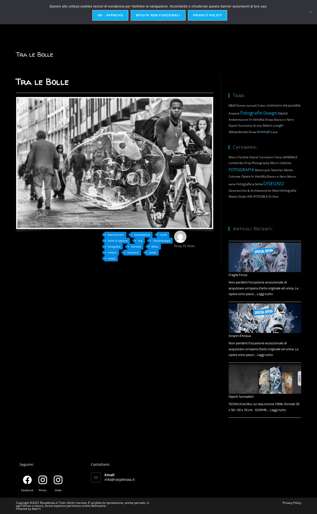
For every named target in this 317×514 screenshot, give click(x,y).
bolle (163, 234)
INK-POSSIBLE (257, 196)
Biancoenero (116, 234)
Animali (263, 131)
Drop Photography (256, 163)
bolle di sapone (118, 240)
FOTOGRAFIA (241, 169)
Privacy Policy (292, 503)
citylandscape (161, 240)
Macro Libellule (280, 163)
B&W (232, 105)
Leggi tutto (265, 294)
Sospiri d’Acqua (240, 335)
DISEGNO (273, 183)
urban (111, 258)
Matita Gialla (237, 196)
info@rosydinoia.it (120, 479)
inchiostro (274, 105)
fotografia (114, 246)
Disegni (270, 113)
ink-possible (291, 105)
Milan (154, 246)
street (152, 252)
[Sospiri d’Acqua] (265, 318)
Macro (267, 125)
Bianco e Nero (284, 119)
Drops (269, 119)
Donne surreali (246, 105)
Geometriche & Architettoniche (250, 190)
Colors (262, 105)
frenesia (136, 246)
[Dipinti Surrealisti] (265, 379)
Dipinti (283, 113)
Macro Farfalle (239, 157)
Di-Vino (273, 196)
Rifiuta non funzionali (158, 15)
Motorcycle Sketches (269, 170)
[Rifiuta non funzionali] (310, 12)
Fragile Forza (238, 275)
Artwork (234, 113)
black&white (142, 234)
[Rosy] (180, 236)
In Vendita (256, 119)
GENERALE (290, 157)
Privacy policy (207, 15)
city (140, 240)
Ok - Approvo (110, 15)
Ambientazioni (238, 119)
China (278, 157)
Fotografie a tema (249, 184)
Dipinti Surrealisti (240, 125)
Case (274, 132)
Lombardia (236, 163)
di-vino (257, 125)
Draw (252, 132)
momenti (133, 252)
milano (112, 252)
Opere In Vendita (253, 176)
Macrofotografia (284, 190)
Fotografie (251, 113)
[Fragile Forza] (265, 257)
